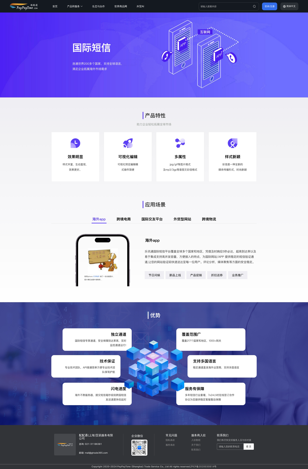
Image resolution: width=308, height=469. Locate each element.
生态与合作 (98, 6)
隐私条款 (170, 440)
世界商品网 (120, 6)
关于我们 (195, 444)
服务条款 (170, 444)
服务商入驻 (198, 435)
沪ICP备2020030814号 (203, 466)
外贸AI (140, 6)
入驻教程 (195, 440)
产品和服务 (73, 6)
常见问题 (171, 435)
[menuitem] (59, 6)
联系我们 (195, 449)
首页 (55, 6)
